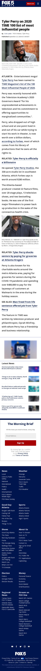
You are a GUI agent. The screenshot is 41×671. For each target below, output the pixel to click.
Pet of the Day (7, 518)
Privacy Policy (23, 453)
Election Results (7, 581)
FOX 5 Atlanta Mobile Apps (6, 495)
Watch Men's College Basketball (25, 620)
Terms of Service (22, 455)
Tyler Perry (26, 34)
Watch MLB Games (23, 606)
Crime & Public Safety (7, 478)
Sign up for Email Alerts (25, 547)
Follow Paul (6, 516)
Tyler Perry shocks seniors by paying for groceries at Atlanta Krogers (19, 256)
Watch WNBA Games (23, 629)
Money (22, 573)
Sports (22, 504)
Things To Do (6, 524)
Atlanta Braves (24, 508)
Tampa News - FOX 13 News (7, 599)
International (6, 484)
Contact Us (23, 543)
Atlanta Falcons (24, 511)
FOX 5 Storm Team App (23, 483)
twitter (20, 646)
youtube (12, 646)
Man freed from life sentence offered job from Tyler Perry (20, 305)
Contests (22, 538)
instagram (24, 646)
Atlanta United (24, 516)
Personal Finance (25, 576)
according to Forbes (12, 141)
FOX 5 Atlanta (17, 34)
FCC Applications (25, 558)
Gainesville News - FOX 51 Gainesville (8, 608)
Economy (22, 579)
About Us (23, 529)
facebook (16, 646)
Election (6, 573)
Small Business (24, 587)
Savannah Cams (24, 479)
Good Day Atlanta (6, 506)
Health (4, 489)
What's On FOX (7, 565)
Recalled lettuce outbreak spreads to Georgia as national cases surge (14, 387)
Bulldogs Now (7, 546)
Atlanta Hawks (24, 513)
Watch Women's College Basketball (25, 625)
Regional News (6, 593)
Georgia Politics (7, 579)
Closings (22, 474)
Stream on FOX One (24, 593)
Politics (4, 487)
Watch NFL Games (25, 598)
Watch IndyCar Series (24, 616)
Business (22, 581)
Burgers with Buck (8, 511)
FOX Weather (23, 489)
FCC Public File (24, 556)
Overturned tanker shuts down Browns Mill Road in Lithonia (12, 368)
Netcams (22, 477)
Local (4, 474)
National (5, 481)
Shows (5, 529)
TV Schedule (6, 567)
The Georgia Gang (8, 543)
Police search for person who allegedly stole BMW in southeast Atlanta (13, 407)
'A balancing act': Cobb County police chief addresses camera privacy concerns (12, 398)
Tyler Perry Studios (24, 167)
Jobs (20, 550)
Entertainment (7, 492)
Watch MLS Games (23, 634)
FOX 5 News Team (25, 540)
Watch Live (30, 4)
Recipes (4, 521)
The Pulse (5, 535)
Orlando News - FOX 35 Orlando (7, 604)
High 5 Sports (23, 518)
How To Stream (24, 532)
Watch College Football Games (24, 602)
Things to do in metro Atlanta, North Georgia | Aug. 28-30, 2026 (14, 377)
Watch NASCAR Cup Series (24, 611)
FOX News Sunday (8, 499)
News (4, 471)
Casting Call (6, 513)
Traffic (21, 487)
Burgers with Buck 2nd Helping (8, 558)
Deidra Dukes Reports (6, 554)
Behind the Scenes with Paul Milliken (8, 549)
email (29, 646)
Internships (23, 553)
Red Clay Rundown (8, 538)
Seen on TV (23, 535)
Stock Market (23, 584)
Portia (4, 540)
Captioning (22, 561)
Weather (23, 471)
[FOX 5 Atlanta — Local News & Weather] (8, 3)
